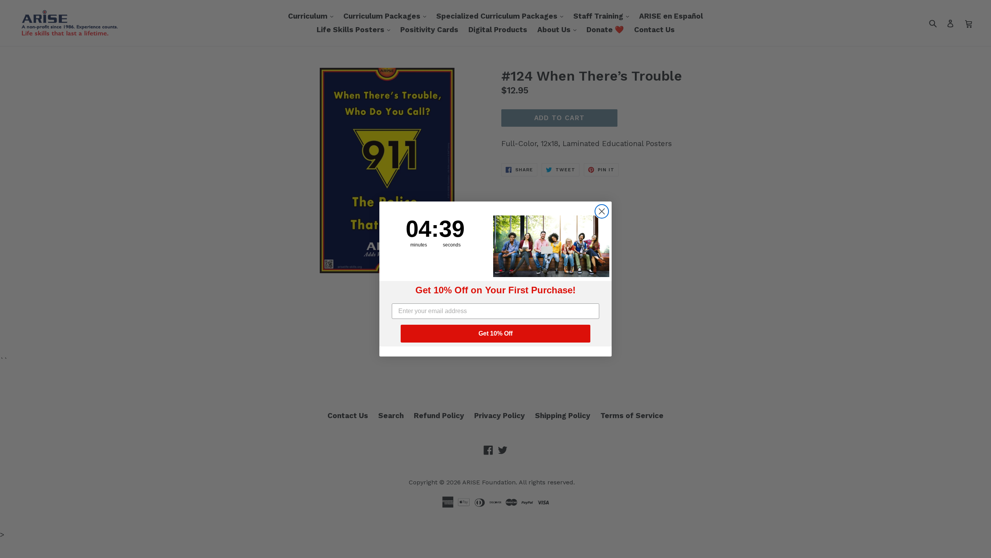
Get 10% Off (495, 333)
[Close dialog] (602, 211)
